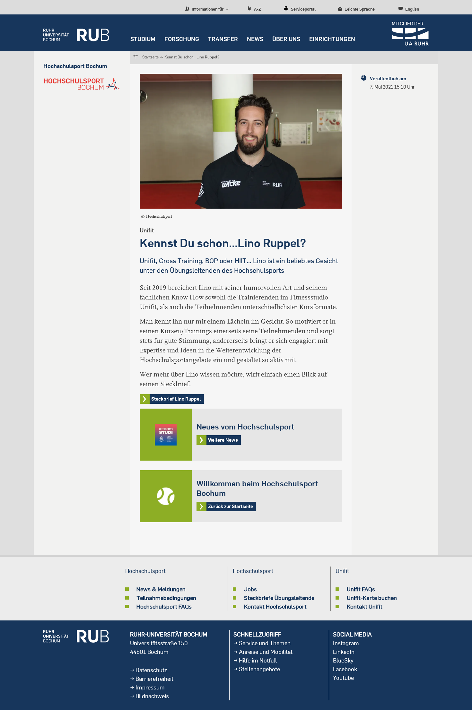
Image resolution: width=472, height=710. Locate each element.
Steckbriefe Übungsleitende (279, 597)
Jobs (250, 589)
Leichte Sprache (360, 9)
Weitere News (241, 435)
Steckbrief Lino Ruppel (176, 399)
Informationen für (207, 9)
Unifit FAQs (361, 589)
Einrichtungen (332, 39)
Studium (142, 39)
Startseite (150, 57)
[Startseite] (76, 32)
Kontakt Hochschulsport (275, 606)
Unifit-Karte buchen (372, 597)
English (412, 9)
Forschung (181, 39)
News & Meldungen (161, 589)
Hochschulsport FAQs (164, 606)
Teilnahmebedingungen (166, 597)
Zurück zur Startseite (241, 496)
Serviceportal (303, 9)
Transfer (223, 39)
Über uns (286, 39)
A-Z (257, 9)
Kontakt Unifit (364, 606)
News (255, 39)
